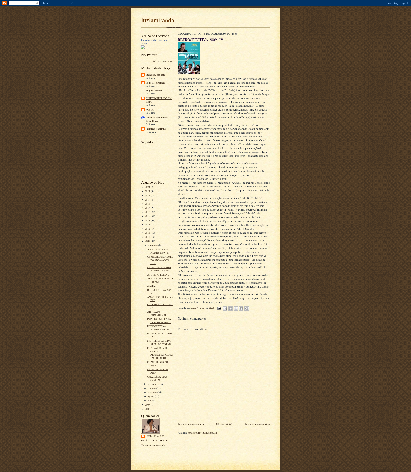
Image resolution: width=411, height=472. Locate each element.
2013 (148, 224)
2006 (148, 408)
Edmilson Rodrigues (156, 129)
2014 (148, 220)
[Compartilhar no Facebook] (241, 308)
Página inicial (224, 424)
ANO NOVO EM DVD (158, 274)
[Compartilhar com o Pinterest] (246, 308)
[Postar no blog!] (230, 308)
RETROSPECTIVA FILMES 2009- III (158, 327)
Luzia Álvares (155, 436)
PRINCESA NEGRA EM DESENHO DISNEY (159, 320)
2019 (148, 199)
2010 (148, 237)
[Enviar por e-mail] (225, 308)
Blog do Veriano (154, 90)
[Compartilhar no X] (236, 308)
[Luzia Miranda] (143, 47)
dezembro (153, 245)
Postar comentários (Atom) (203, 432)
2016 (148, 212)
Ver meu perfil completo (153, 444)
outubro (152, 388)
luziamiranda (157, 20)
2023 (148, 191)
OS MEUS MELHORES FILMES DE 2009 (159, 269)
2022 (148, 195)
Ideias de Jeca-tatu (155, 75)
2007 (148, 404)
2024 (148, 187)
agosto (151, 396)
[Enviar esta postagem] (219, 308)
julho (150, 400)
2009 (148, 241)
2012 (148, 228)
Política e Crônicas (155, 82)
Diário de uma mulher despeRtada (157, 119)
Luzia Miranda (148, 40)
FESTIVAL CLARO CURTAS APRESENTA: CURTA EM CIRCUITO (160, 353)
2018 (148, 203)
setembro (152, 392)
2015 (148, 216)
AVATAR (151, 285)
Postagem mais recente (191, 424)
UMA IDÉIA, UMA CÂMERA (157, 378)
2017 (148, 207)
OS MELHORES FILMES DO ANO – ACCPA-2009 (160, 260)
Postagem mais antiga (257, 424)
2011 (148, 232)
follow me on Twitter (163, 61)
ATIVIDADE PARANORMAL (157, 313)
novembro (153, 383)
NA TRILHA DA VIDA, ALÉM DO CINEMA (159, 342)
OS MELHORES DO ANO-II (157, 363)
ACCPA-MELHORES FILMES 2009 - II (158, 251)
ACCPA (150, 109)
